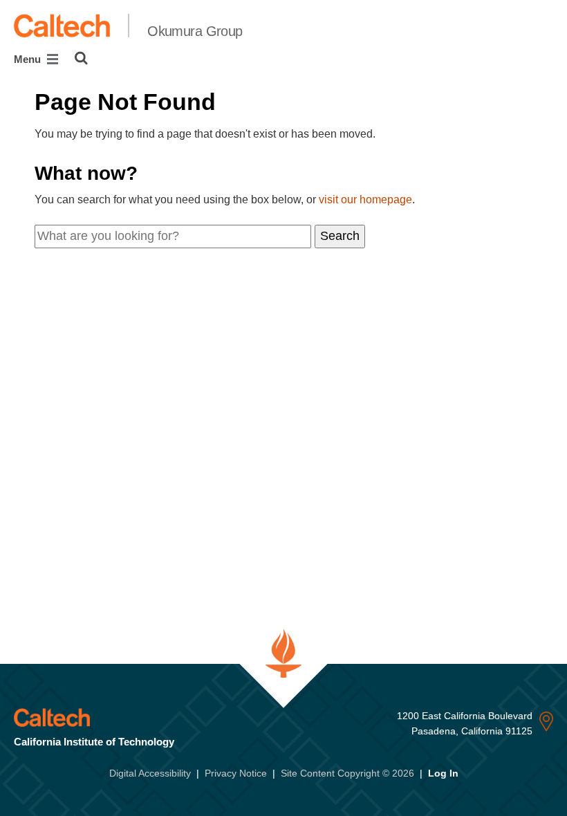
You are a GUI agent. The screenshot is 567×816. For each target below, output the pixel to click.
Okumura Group (195, 31)
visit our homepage (365, 199)
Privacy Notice (236, 773)
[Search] (81, 58)
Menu (29, 59)
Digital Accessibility (150, 773)
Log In (443, 773)
